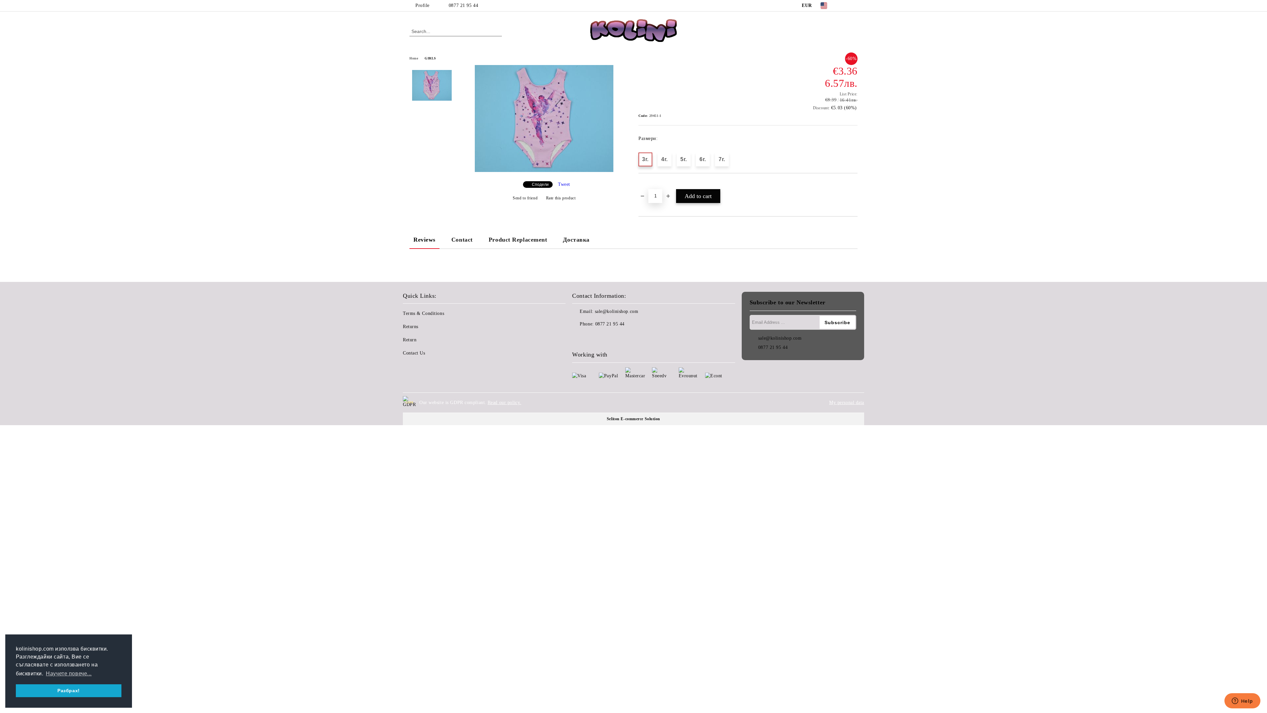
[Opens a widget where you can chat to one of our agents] (1242, 701)
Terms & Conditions (423, 313)
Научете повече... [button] (69, 673)
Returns (410, 326)
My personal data (846, 402)
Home (413, 58)
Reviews (424, 239)
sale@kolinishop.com (616, 311)
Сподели (540, 184)
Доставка (576, 239)
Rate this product (560, 198)
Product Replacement (518, 239)
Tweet (564, 184)
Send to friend (525, 198)
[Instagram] (854, 5)
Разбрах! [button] (68, 690)
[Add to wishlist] (651, 184)
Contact (462, 239)
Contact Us (414, 353)
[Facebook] (844, 5)
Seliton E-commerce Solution (633, 419)
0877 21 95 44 (463, 5)
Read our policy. (504, 402)
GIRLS (430, 58)
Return (409, 339)
